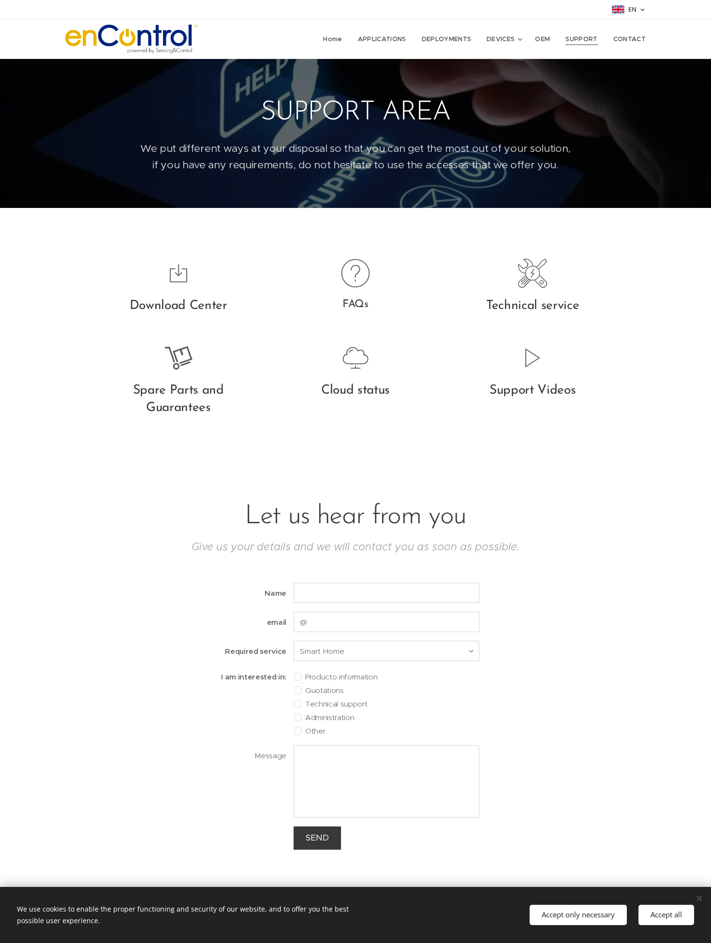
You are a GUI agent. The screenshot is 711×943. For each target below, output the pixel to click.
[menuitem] (335, 39)
